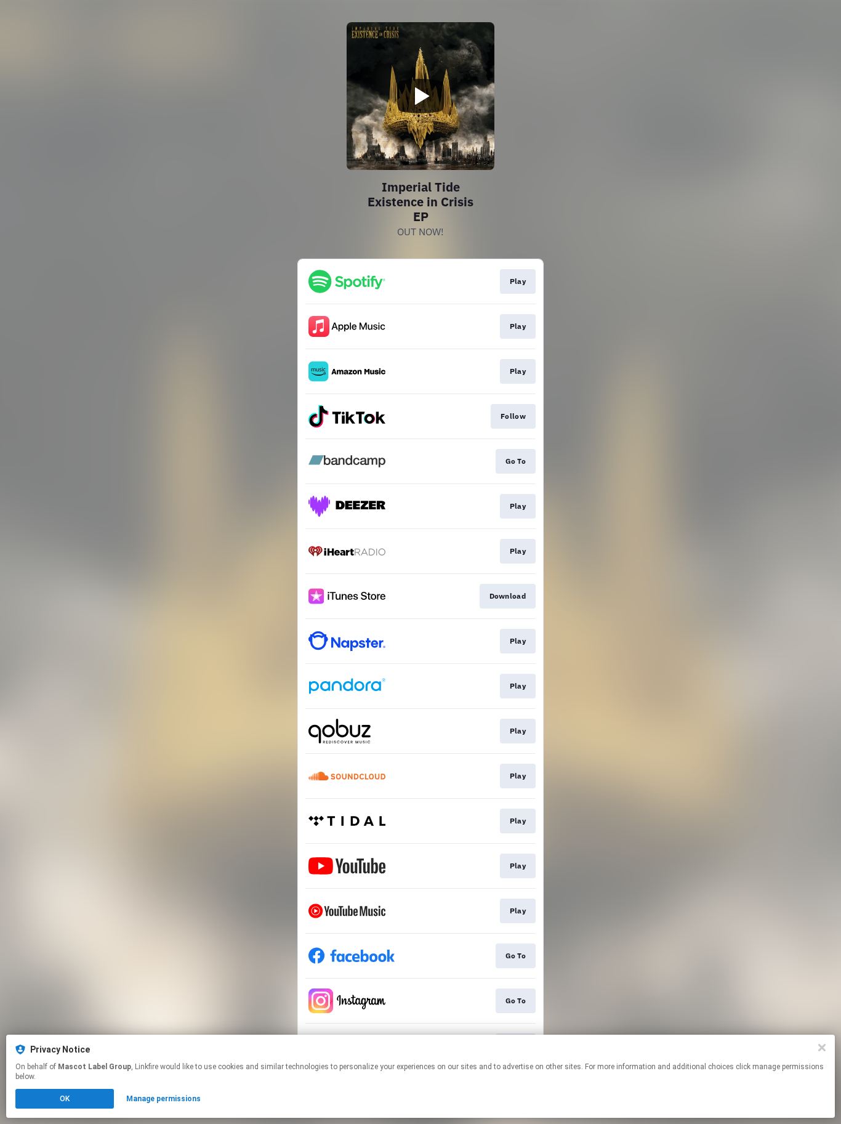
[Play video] (420, 96)
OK (65, 1098)
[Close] (822, 1047)
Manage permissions (163, 1098)
